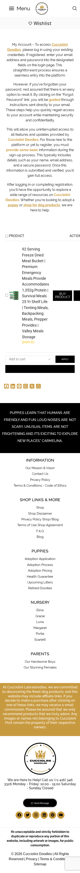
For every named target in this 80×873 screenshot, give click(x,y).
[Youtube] (60, 815)
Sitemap (40, 864)
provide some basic (22, 150)
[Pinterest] (52, 815)
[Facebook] (19, 815)
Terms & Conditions (55, 859)
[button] (19, 8)
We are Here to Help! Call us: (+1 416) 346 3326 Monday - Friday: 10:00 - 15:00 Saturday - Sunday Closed (40, 784)
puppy (13, 205)
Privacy (31, 859)
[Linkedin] (44, 815)
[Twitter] (27, 815)
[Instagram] (35, 815)
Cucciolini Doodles (23, 140)
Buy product (62, 295)
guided (54, 100)
